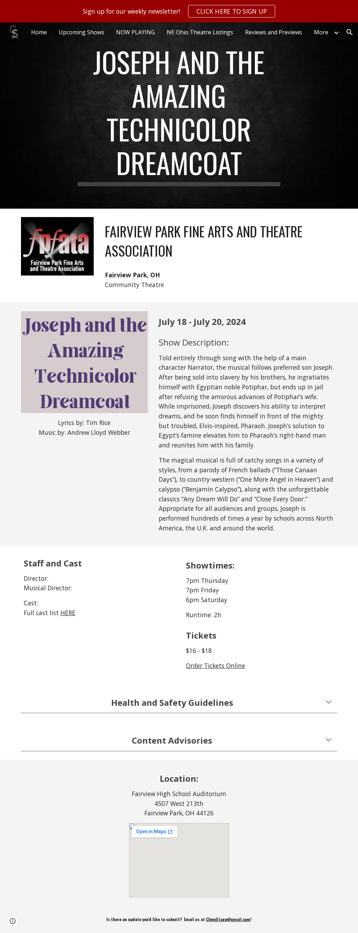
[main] (179, 115)
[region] (179, 11)
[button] (349, 32)
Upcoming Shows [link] (81, 32)
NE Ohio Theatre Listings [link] (200, 32)
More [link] (321, 32)
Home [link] (39, 32)
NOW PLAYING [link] (135, 32)
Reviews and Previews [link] (273, 32)
